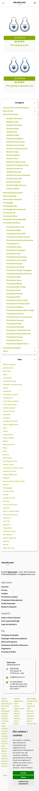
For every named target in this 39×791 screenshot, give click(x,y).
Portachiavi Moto (13, 290)
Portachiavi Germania (15, 267)
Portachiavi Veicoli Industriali (18, 334)
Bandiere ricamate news (12, 385)
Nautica (6, 455)
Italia (5, 428)
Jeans (5, 431)
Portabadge (8, 203)
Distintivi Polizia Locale (15, 162)
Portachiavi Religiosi (14, 307)
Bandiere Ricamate (14, 125)
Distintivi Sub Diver (14, 179)
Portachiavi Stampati (12, 348)
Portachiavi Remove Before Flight (20, 310)
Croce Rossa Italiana (11, 401)
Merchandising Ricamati (13, 193)
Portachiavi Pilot (13, 297)
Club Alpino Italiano (10, 395)
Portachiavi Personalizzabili (14, 219)
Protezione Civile (9, 471)
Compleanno (8, 398)
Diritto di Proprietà (9, 642)
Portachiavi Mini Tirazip (16, 287)
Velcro (5, 351)
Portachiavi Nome (10, 216)
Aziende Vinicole (9, 381)
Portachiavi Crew (13, 254)
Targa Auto (7, 528)
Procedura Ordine (8, 652)
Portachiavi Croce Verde (16, 260)
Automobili (7, 378)
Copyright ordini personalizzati (14, 639)
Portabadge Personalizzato (14, 209)
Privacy (4, 590)
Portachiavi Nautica (14, 294)
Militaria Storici (9, 445)
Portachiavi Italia (13, 277)
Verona (5, 545)
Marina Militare (8, 438)
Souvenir (6, 508)
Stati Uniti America (10, 515)
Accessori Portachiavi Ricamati (16, 108)
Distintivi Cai (11, 132)
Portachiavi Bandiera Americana (19, 240)
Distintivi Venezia (13, 182)
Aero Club (7, 371)
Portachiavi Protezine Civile (17, 304)
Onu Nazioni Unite (10, 461)
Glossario (6, 418)
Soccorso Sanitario (10, 505)
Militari (5, 441)
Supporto (6, 525)
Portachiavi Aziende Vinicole (18, 237)
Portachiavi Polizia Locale (17, 300)
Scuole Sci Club (9, 498)
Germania (6, 415)
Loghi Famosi (8, 435)
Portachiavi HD (9, 213)
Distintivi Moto (12, 159)
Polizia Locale (8, 465)
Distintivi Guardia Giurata (16, 149)
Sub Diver (6, 518)
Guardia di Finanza (10, 421)
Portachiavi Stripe (14, 324)
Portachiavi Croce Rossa (16, 257)
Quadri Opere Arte (10, 475)
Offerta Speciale (9, 196)
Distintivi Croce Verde (15, 145)
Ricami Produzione (9, 607)
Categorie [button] (19, 103)
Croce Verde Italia (10, 405)
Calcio (5, 388)
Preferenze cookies (9, 597)
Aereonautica (8, 368)
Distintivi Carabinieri (14, 139)
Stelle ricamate (12, 189)
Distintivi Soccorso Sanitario (18, 175)
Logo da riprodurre (9, 624)
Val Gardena (7, 535)
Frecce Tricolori (9, 411)
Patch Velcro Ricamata (12, 199)
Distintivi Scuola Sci (14, 169)
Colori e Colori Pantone (10, 618)
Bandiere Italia (12, 122)
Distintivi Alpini (12, 129)
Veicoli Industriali (9, 538)
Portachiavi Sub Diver (15, 327)
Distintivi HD (8, 111)
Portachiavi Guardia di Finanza (19, 274)
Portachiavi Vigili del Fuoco (17, 344)
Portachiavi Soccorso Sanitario (19, 317)
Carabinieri (7, 391)
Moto (5, 451)
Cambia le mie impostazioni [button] (23, 783)
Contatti (4, 587)
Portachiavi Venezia (14, 337)
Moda (5, 448)
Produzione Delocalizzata (11, 600)
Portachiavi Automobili (15, 234)
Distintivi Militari (13, 155)
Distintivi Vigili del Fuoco (16, 185)
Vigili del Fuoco (9, 548)
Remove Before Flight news (14, 481)
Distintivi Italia (12, 152)
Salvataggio (7, 488)
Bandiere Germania (14, 119)
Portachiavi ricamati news (13, 468)
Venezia (6, 541)
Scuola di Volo (8, 491)
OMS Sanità (7, 458)
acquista (21, 38)
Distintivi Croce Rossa (15, 142)
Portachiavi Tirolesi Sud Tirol (18, 330)
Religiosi (6, 478)
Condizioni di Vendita (10, 635)
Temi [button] (19, 360)
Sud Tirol (6, 521)
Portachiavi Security (15, 314)
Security (6, 501)
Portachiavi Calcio (13, 247)
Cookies (4, 594)
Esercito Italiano (9, 408)
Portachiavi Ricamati (11, 223)
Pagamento (6, 649)
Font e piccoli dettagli (10, 621)
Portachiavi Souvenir (15, 320)
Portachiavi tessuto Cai (19, 86)
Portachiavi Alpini (13, 230)
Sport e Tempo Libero (11, 511)
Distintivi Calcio (12, 135)
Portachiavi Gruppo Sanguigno (19, 270)
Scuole (5, 495)
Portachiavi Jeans (14, 280)
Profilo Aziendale (8, 604)
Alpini (5, 375)
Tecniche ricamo (9, 531)
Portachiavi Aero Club (15, 227)
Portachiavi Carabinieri (15, 250)
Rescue (6, 485)
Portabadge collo (10, 206)
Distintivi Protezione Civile (17, 165)
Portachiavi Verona (14, 340)
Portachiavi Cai (12, 244)
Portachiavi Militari (14, 284)
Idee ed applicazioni (10, 425)
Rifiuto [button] (23, 777)
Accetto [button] (23, 773)
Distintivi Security (13, 172)
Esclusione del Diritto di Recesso (14, 645)
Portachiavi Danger (14, 264)
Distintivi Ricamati (10, 114)
